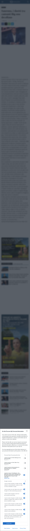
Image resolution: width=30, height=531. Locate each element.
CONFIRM (9, 523)
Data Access (15, 528)
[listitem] (15, 455)
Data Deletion (7, 528)
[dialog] (15, 480)
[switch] (25, 458)
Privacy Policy (23, 528)
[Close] (27, 431)
